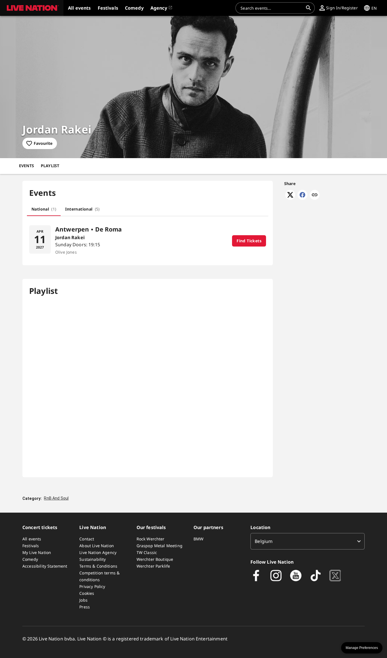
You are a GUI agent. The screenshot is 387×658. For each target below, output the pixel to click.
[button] (31, 8)
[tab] (44, 209)
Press (84, 607)
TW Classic (147, 552)
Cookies (86, 593)
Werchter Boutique (155, 559)
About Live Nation (96, 545)
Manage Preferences (362, 648)
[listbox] (307, 541)
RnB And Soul (56, 498)
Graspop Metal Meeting (159, 545)
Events (26, 165)
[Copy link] (315, 195)
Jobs (83, 600)
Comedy (30, 559)
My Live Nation (36, 552)
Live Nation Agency (97, 552)
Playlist (50, 165)
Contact (86, 539)
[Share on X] (290, 198)
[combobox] (271, 8)
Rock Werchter (151, 539)
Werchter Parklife (153, 566)
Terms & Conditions (98, 566)
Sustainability (92, 559)
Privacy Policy (92, 586)
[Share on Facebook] (302, 198)
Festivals (30, 545)
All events (31, 539)
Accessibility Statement (44, 566)
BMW (198, 539)
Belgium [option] (264, 541)
